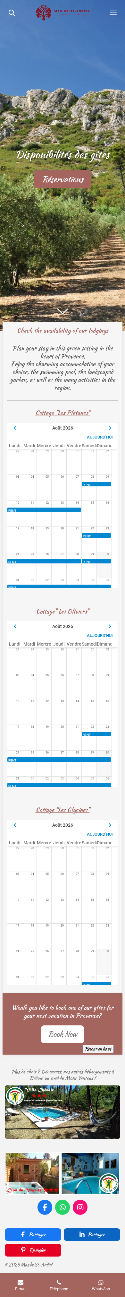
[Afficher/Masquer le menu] (113, 13)
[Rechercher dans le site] (12, 13)
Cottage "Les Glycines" (63, 809)
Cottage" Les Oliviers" (62, 611)
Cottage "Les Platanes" (62, 412)
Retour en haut (98, 1049)
